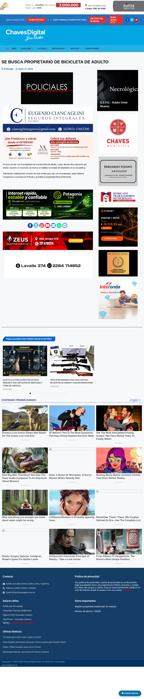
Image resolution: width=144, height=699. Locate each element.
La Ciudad (41, 49)
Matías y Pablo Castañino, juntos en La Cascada (74, 20)
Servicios (75, 49)
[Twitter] (132, 20)
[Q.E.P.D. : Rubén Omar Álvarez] (117, 90)
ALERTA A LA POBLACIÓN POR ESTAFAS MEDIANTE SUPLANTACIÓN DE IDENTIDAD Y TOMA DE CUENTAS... (22, 383)
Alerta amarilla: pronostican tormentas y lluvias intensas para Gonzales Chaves (34, 642)
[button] (48, 20)
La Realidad (26, 49)
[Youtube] (136, 20)
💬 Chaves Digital (130, 693)
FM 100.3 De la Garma (97, 19)
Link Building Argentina (22, 623)
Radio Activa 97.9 (114, 20)
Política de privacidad (87, 576)
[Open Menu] (7, 48)
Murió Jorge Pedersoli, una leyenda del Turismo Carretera (26, 652)
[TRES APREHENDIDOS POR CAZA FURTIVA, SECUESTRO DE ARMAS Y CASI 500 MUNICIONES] (72, 361)
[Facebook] (127, 20)
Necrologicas (58, 49)
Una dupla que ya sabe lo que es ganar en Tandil (22, 637)
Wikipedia (127, 590)
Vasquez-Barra (92, 49)
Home (14, 49)
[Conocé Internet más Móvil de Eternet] (118, 227)
